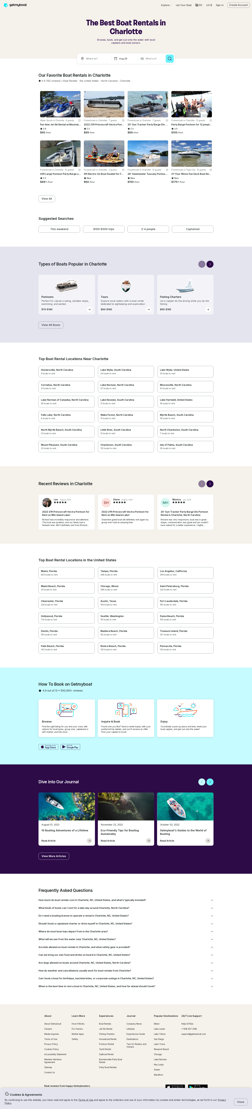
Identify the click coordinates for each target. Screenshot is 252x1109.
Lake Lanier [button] (159, 1029)
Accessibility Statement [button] (55, 1054)
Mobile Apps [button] (78, 1034)
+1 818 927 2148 (189, 1029)
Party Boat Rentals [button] (108, 1067)
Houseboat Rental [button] (107, 1039)
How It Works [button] (78, 1023)
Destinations (132, 1039)
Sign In (220, 5)
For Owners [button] (77, 1029)
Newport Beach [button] (161, 1049)
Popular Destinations (166, 1015)
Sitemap (48, 1067)
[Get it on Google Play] (70, 747)
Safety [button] (75, 1039)
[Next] (210, 264)
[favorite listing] (79, 120)
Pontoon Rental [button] (106, 1044)
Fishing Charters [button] (107, 1034)
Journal (131, 1015)
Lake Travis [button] (159, 1044)
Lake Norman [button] (160, 1059)
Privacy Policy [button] (51, 1044)
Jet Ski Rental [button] (105, 1029)
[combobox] (94, 59)
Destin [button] (157, 1069)
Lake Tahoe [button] (160, 1034)
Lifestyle (131, 1029)
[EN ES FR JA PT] (198, 5)
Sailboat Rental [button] (106, 1054)
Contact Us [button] (49, 1072)
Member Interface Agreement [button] (53, 1060)
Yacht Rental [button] (105, 1049)
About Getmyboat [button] (52, 1023)
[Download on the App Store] (48, 747)
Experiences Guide (136, 1034)
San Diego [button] (159, 1039)
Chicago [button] (158, 1054)
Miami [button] (156, 1023)
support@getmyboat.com (193, 1034)
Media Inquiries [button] (51, 1034)
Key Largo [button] (159, 1064)
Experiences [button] (106, 1015)
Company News (134, 1023)
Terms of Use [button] (85, 1099)
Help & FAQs (187, 1023)
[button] (183, 5)
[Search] (170, 59)
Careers (48, 1029)
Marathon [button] (158, 1074)
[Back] (201, 264)
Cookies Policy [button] (51, 1049)
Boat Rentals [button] (105, 1023)
